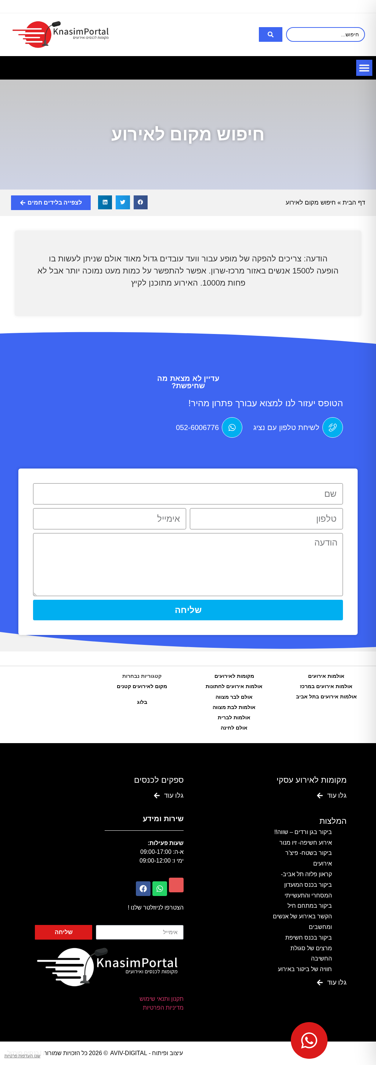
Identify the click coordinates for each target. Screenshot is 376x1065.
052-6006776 (197, 427)
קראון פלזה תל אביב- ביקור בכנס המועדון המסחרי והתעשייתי (306, 885)
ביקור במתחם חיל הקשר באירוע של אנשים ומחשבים (302, 916)
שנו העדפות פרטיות (22, 1055)
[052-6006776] (232, 427)
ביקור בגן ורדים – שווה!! (303, 832)
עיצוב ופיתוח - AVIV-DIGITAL (146, 1053)
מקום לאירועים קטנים (142, 686)
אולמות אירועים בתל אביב (326, 696)
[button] (141, 202)
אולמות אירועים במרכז (326, 686)
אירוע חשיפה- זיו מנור (305, 843)
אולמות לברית (234, 717)
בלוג (142, 702)
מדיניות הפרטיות (163, 1008)
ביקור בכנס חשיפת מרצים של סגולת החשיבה (308, 948)
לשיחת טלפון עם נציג (286, 427)
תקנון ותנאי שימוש (162, 999)
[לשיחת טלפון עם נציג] (332, 427)
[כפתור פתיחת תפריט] (364, 68)
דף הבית (354, 202)
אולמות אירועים (326, 676)
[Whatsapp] (159, 888)
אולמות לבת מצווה (234, 707)
